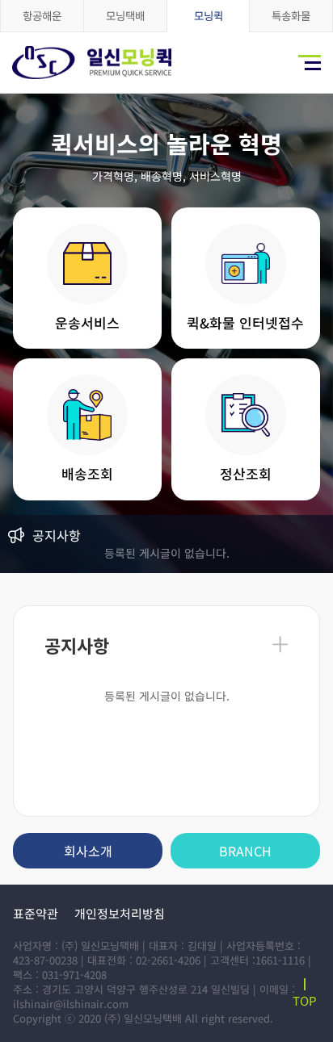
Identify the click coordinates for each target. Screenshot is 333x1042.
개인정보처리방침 (119, 913)
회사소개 (88, 850)
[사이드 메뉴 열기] (309, 62)
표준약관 (35, 913)
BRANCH (245, 850)
